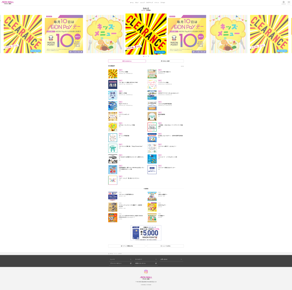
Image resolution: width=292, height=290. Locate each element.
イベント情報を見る (128, 246)
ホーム (111, 253)
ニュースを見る (166, 246)
